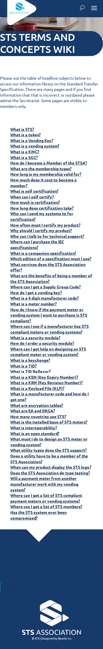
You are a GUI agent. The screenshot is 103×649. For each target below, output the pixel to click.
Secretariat (29, 100)
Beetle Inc (65, 638)
